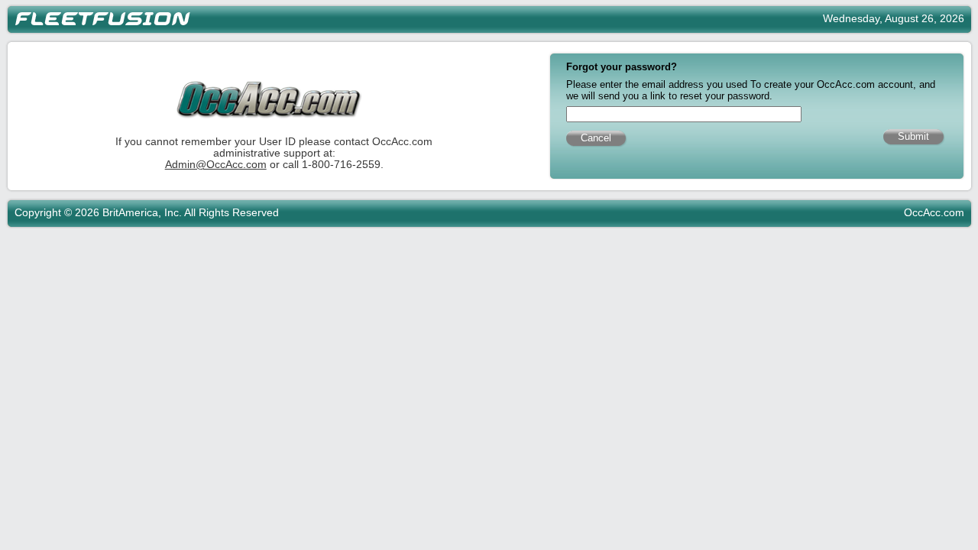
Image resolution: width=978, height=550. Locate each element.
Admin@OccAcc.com (216, 164)
